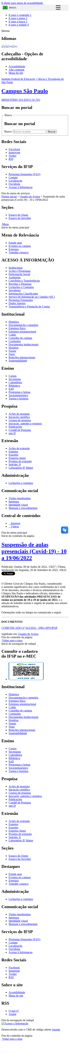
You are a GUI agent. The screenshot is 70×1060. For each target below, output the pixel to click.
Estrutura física (17, 328)
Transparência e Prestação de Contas (29, 306)
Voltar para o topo (11, 640)
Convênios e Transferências (24, 280)
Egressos (14, 249)
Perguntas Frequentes (21, 300)
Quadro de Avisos (30, 196)
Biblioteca (14, 385)
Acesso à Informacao (20, 187)
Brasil (13, 7)
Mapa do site (16, 72)
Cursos (13, 375)
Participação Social (19, 274)
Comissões (15, 341)
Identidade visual (18, 504)
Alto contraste (16, 69)
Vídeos (14, 526)
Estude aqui (15, 242)
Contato (13, 177)
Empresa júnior (17, 458)
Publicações (15, 426)
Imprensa (14, 501)
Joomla (56, 1029)
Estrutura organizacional (22, 331)
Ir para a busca (18, 21)
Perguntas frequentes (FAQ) (24, 174)
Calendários (15, 382)
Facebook (14, 967)
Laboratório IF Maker (21, 467)
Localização (15, 180)
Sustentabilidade (18, 360)
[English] (9, 46)
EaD (11, 388)
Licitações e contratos (21, 483)
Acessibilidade (17, 66)
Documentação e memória (23, 325)
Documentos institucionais (23, 344)
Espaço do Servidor (20, 218)
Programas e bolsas (19, 392)
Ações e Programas (20, 270)
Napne (12, 350)
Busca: (8, 131)
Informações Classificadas (23, 293)
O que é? (14, 1010)
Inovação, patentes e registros (25, 423)
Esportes (13, 454)
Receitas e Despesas (20, 283)
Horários (13, 347)
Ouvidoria (14, 183)
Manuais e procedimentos (23, 508)
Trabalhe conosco (19, 252)
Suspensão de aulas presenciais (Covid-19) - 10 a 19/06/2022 (34, 551)
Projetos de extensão (20, 461)
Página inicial (9, 196)
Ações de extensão (19, 448)
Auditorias (14, 277)
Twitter (13, 974)
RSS (11, 977)
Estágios (13, 451)
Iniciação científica (19, 417)
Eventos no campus (20, 245)
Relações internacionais (22, 357)
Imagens (15, 523)
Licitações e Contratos (21, 287)
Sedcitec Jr (15, 464)
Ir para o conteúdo (20, 15)
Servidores (15, 290)
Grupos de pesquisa (20, 420)
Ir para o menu (18, 18)
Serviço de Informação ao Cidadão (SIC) (32, 296)
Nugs (12, 354)
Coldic (12, 334)
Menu (5, 224)
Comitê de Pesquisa (20, 430)
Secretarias (15, 379)
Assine (12, 1014)
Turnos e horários (18, 398)
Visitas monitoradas (20, 498)
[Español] (14, 46)
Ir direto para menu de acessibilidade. (22, 2)
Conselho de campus (20, 337)
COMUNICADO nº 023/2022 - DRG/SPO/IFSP (29, 627)
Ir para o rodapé (19, 24)
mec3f (12, 433)
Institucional (15, 267)
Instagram (14, 970)
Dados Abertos (17, 303)
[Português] (3, 46)
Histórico (14, 321)
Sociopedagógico (18, 395)
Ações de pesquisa (19, 413)
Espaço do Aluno (18, 214)
